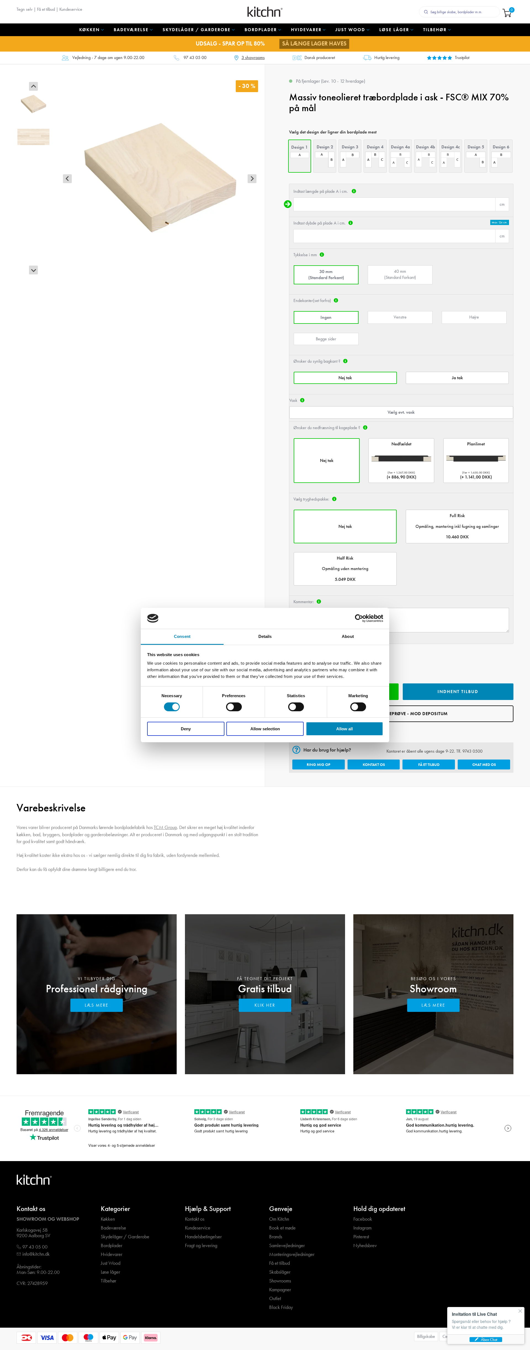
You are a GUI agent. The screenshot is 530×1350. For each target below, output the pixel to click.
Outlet (275, 1298)
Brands (275, 1237)
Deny (186, 728)
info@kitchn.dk (36, 1254)
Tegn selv (25, 9)
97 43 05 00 (195, 57)
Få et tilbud (46, 9)
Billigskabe (426, 1336)
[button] (33, 104)
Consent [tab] (182, 636)
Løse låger (110, 1272)
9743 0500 (472, 751)
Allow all (344, 728)
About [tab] (348, 636)
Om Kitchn (279, 1219)
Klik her (265, 1005)
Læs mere (96, 1005)
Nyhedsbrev (365, 1246)
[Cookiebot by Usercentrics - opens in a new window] (359, 618)
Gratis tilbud (265, 989)
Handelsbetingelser (203, 1237)
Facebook (362, 1219)
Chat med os (484, 764)
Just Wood (110, 1263)
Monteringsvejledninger (291, 1254)
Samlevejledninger (287, 1246)
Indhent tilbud (458, 691)
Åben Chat (489, 1339)
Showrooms (280, 1281)
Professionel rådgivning (96, 989)
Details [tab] (265, 636)
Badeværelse (113, 1228)
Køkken (108, 1219)
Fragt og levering (201, 1246)
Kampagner (280, 1290)
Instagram (362, 1228)
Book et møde (282, 1228)
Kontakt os (374, 764)
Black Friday (281, 1307)
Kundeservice (70, 9)
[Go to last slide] (33, 86)
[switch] (234, 706)
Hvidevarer (111, 1254)
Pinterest (361, 1237)
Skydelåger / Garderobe (125, 1237)
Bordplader (111, 1246)
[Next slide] (33, 270)
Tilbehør (108, 1281)
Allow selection (265, 728)
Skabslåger (279, 1272)
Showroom (433, 989)
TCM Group (165, 827)
